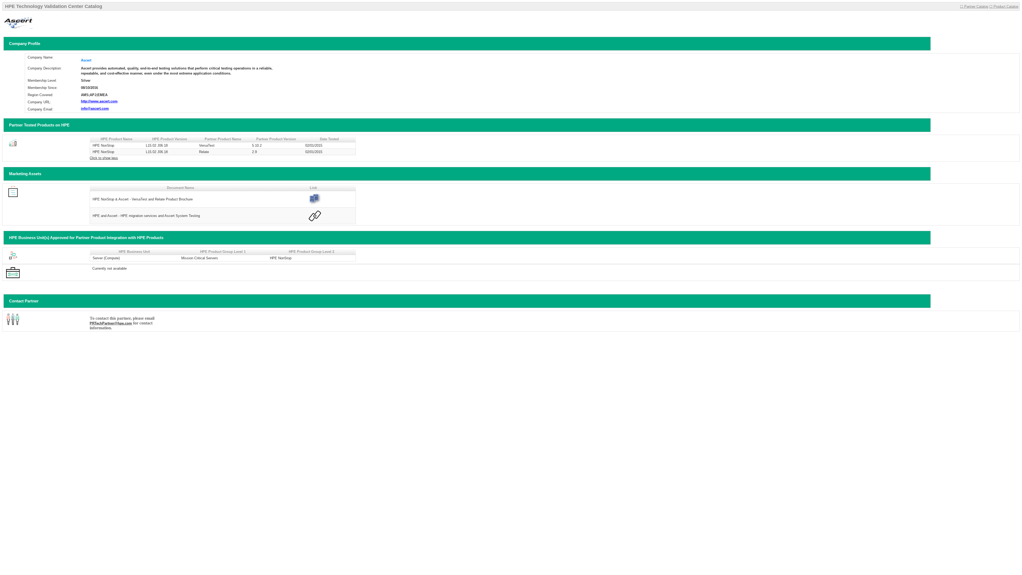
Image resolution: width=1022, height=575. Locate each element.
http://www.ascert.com (99, 101)
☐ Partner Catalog (974, 7)
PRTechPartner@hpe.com (111, 323)
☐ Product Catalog (1003, 7)
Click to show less (104, 157)
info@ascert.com (95, 108)
